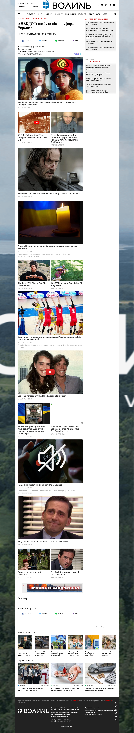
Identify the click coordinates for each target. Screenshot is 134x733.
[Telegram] (110, 5)
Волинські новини (24, 19)
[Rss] (115, 720)
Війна (39, 14)
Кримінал (82, 14)
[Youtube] (114, 5)
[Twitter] (102, 5)
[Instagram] (106, 5)
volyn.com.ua (75, 700)
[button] (34, 3)
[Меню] (19, 14)
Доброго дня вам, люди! (39, 19)
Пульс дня (31, 14)
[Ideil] (67, 726)
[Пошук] (115, 14)
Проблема (59, 14)
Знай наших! (70, 14)
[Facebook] (98, 5)
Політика (48, 14)
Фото (98, 14)
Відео (105, 14)
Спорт (91, 14)
